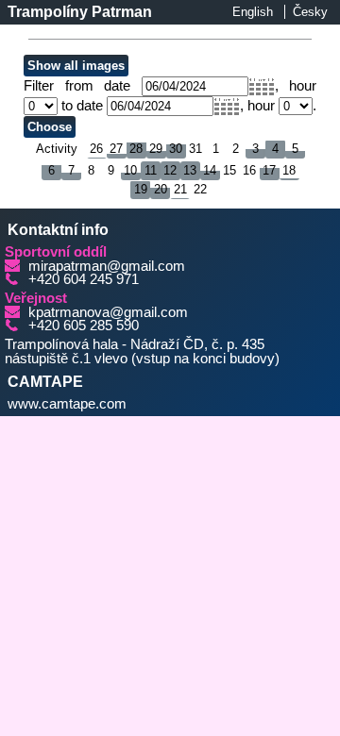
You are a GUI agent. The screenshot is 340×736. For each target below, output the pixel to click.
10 (130, 170)
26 (96, 149)
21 (180, 189)
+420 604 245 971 (83, 279)
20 (160, 189)
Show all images (76, 66)
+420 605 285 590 (83, 325)
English (252, 12)
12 (170, 170)
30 (175, 149)
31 (195, 149)
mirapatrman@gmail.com (106, 266)
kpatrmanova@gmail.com (108, 312)
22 (200, 189)
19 (140, 189)
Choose (49, 127)
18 (289, 170)
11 (150, 170)
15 (229, 170)
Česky (310, 12)
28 (136, 149)
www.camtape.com (67, 403)
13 (189, 170)
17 (269, 170)
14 (209, 170)
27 (116, 149)
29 (155, 149)
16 (249, 170)
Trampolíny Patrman (80, 12)
